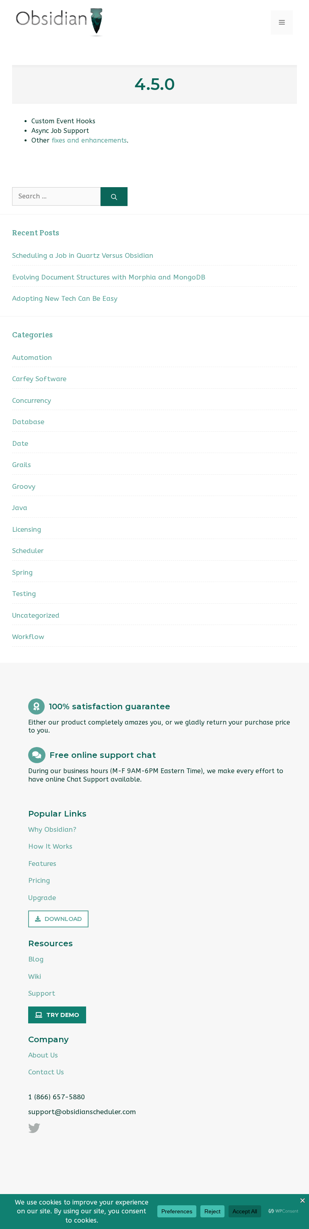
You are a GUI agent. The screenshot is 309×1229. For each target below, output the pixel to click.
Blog (35, 959)
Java (19, 508)
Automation (32, 357)
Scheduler (28, 551)
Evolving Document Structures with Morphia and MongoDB (108, 277)
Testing (24, 594)
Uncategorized (36, 615)
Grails (21, 465)
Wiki (34, 976)
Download (63, 919)
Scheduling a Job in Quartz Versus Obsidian (82, 255)
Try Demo (62, 1015)
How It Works (50, 846)
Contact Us (46, 1072)
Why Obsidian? (52, 829)
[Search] (114, 196)
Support (41, 993)
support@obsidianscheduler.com (82, 1112)
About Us (43, 1055)
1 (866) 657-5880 (56, 1097)
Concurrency (31, 400)
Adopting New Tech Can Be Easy (64, 298)
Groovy (23, 486)
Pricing (39, 880)
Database (28, 422)
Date (20, 443)
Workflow (28, 637)
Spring (22, 572)
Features (42, 863)
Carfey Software (39, 379)
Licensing (26, 529)
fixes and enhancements (89, 140)
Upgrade (42, 898)
